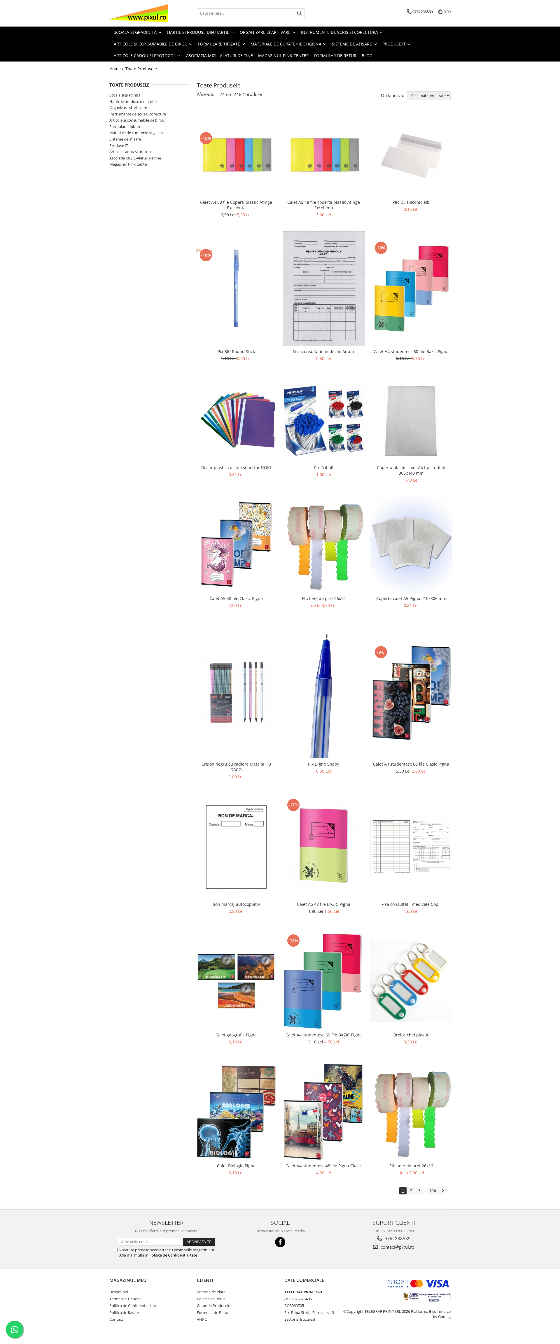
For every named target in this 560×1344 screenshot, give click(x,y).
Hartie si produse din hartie (133, 101)
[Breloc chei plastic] (411, 981)
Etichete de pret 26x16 (411, 1165)
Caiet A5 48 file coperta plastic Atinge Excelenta (323, 204)
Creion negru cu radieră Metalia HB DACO (236, 766)
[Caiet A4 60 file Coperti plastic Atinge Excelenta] (236, 156)
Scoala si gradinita (124, 95)
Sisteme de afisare (125, 139)
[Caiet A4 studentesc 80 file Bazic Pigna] (411, 288)
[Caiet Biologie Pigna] (236, 1112)
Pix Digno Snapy (323, 764)
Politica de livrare (124, 1312)
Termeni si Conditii (125, 1298)
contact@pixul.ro (396, 1247)
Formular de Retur (335, 55)
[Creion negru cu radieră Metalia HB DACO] (236, 693)
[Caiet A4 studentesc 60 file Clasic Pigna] (411, 693)
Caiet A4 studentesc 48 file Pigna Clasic (324, 1165)
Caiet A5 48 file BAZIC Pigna (323, 904)
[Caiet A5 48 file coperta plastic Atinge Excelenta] (324, 156)
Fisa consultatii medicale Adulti (323, 351)
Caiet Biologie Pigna (236, 1165)
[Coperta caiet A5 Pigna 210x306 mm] (411, 544)
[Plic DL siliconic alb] (411, 155)
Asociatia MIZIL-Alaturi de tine (135, 158)
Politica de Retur (211, 1298)
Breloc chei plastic (411, 1035)
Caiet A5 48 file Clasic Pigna (236, 598)
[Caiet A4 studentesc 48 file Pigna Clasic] (324, 1112)
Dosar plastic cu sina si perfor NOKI (236, 467)
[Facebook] (280, 1242)
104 (432, 1190)
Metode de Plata (211, 1291)
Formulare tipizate (125, 126)
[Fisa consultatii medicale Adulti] (324, 288)
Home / (117, 68)
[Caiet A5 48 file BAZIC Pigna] (324, 845)
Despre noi (118, 1291)
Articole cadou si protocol (131, 151)
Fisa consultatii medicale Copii (411, 904)
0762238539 (397, 1238)
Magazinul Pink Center (128, 164)
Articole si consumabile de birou (136, 120)
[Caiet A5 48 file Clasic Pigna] (236, 544)
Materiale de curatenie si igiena (136, 132)
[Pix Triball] (324, 421)
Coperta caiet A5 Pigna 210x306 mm (411, 598)
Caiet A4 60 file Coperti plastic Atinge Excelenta (236, 204)
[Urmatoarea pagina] (442, 1190)
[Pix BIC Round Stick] (236, 288)
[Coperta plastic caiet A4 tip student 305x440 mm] (411, 421)
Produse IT (118, 145)
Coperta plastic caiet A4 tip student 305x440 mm (411, 470)
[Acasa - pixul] (138, 13)
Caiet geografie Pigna (236, 1035)
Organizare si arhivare (128, 107)
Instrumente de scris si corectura (137, 114)
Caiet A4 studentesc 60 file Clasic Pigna (411, 764)
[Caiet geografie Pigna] (236, 981)
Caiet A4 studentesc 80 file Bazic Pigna (411, 351)
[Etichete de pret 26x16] (411, 1112)
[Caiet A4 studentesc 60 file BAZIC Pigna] (324, 981)
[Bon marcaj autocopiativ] (236, 846)
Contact (116, 1319)
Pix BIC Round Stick (236, 351)
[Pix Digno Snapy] (324, 692)
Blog (367, 55)
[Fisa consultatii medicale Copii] (411, 845)
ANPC (202, 1319)
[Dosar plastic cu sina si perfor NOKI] (236, 421)
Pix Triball (323, 467)
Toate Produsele (141, 68)
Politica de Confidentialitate (173, 1255)
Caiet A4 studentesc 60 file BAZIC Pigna (324, 1035)
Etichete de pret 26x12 (324, 598)
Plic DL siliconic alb (411, 202)
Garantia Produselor (214, 1305)
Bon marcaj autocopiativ (236, 904)
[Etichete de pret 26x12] (324, 544)
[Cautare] (299, 13)
